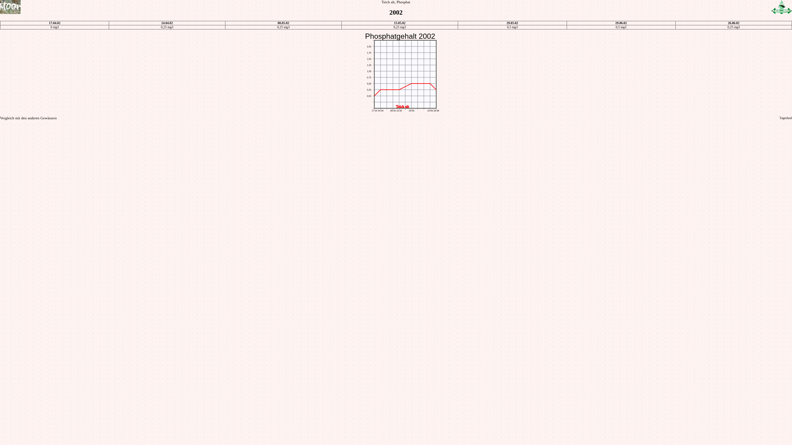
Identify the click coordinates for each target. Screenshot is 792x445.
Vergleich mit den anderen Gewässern (28, 118)
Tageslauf (785, 118)
